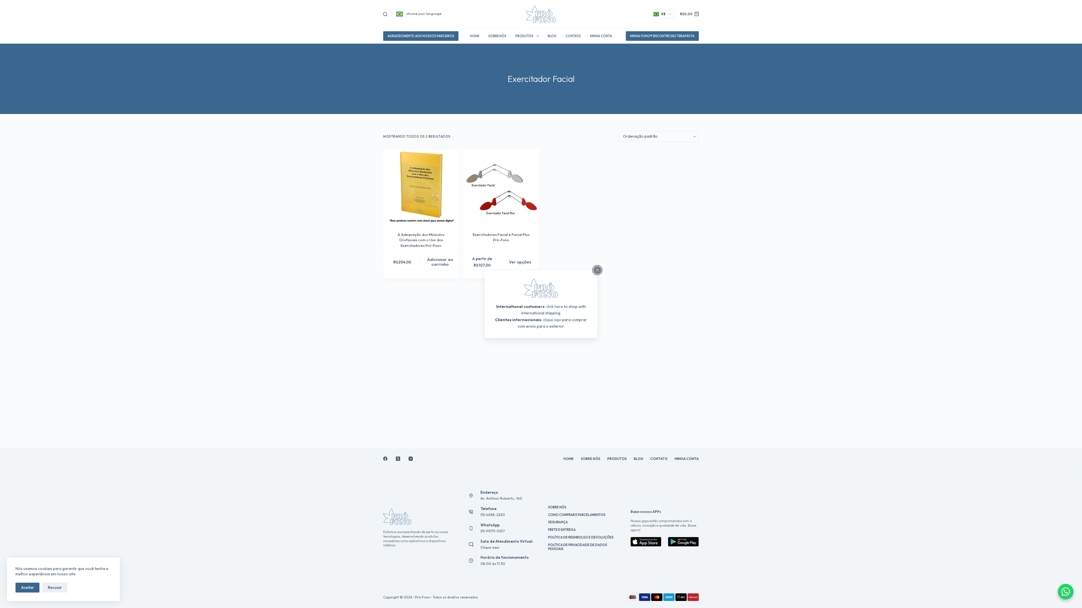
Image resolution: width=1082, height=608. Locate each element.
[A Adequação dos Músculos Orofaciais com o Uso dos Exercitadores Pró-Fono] (421, 187)
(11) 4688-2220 (492, 514)
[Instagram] (411, 459)
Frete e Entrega (562, 530)
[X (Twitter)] (398, 459)
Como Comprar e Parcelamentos (577, 515)
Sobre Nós (497, 36)
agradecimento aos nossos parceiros (420, 36)
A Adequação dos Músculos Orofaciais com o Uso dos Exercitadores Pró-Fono (421, 240)
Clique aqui (489, 547)
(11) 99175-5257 (492, 531)
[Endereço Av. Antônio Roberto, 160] (471, 495)
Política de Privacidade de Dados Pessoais (577, 547)
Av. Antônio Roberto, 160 (501, 498)
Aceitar (27, 587)
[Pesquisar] (385, 14)
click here (554, 306)
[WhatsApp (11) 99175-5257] (471, 528)
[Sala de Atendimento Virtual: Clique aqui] (471, 544)
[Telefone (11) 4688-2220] (471, 512)
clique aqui (552, 319)
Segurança (558, 522)
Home (474, 36)
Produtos (524, 36)
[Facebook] (385, 459)
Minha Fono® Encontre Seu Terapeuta (662, 36)
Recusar (55, 587)
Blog (552, 36)
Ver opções (520, 262)
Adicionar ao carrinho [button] (440, 262)
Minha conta (601, 36)
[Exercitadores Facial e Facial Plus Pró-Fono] (501, 187)
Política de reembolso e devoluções (581, 537)
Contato (573, 36)
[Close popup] (597, 270)
